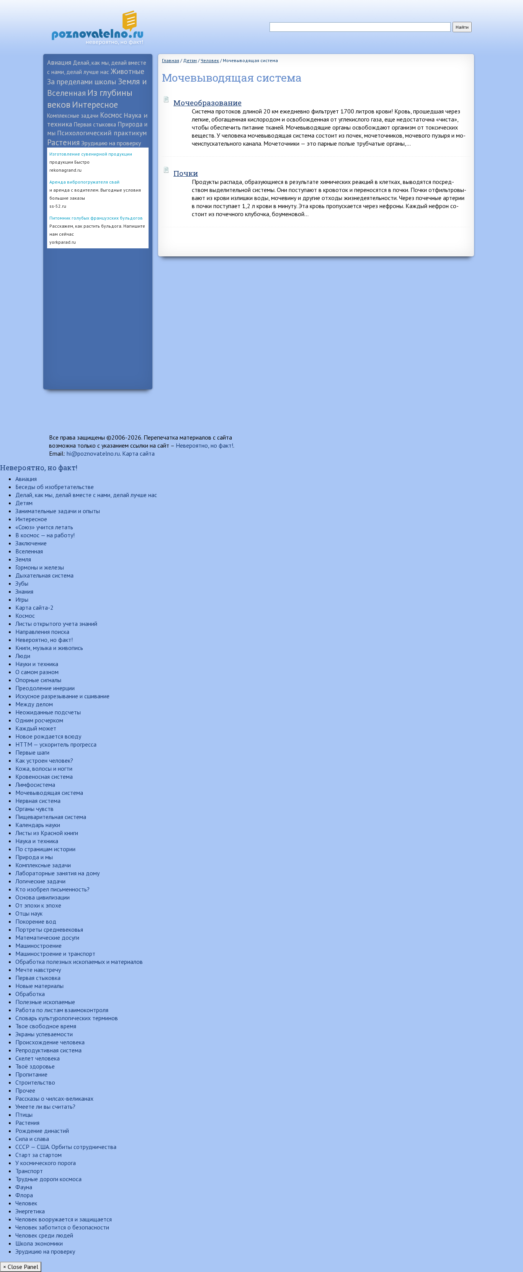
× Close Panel (20, 1266)
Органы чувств (34, 808)
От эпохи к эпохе (38, 905)
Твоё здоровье (35, 1066)
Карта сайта (138, 453)
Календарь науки (37, 825)
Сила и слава (32, 1138)
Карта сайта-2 (34, 607)
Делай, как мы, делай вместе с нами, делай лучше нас (86, 495)
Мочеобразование (207, 102)
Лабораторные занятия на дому (57, 873)
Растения (63, 142)
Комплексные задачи (72, 115)
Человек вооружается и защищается (63, 1219)
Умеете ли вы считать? (45, 1106)
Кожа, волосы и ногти (43, 768)
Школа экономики (39, 1243)
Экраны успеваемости (44, 1034)
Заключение (31, 543)
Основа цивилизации (42, 897)
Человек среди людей (44, 1235)
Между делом (34, 704)
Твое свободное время (45, 1026)
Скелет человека (37, 1058)
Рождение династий (42, 1130)
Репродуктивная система (48, 1050)
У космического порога (45, 1163)
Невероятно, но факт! (204, 445)
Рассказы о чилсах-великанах (54, 1098)
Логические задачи (40, 881)
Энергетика (30, 1211)
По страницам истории (45, 849)
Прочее (25, 1090)
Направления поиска (42, 631)
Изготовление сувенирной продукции (90, 154)
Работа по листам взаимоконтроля (61, 1010)
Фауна (23, 1187)
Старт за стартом (38, 1155)
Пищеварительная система (50, 817)
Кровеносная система (44, 776)
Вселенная (29, 551)
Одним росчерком (39, 720)
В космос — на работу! (45, 535)
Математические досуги (47, 937)
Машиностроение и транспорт (55, 953)
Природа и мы (34, 857)
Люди (22, 656)
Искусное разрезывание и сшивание (62, 696)
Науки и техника (36, 664)
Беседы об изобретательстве (54, 487)
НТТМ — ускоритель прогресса (55, 744)
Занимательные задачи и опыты (57, 511)
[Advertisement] (98, 363)
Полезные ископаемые (45, 1002)
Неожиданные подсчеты (48, 712)
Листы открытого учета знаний (56, 623)
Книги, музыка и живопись (49, 648)
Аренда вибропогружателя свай (84, 182)
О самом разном (37, 672)
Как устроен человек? (44, 760)
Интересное (95, 104)
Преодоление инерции (45, 688)
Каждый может (35, 728)
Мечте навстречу (38, 969)
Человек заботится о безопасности (62, 1227)
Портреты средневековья (49, 929)
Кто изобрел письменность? (52, 889)
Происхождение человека (50, 1042)
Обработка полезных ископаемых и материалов (79, 961)
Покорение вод (35, 921)
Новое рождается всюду (48, 736)
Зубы (21, 583)
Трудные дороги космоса (48, 1179)
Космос (111, 115)
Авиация (59, 62)
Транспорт (29, 1171)
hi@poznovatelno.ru (93, 453)
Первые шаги (32, 752)
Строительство (35, 1082)
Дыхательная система (44, 575)
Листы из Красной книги (46, 833)
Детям (24, 503)
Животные (127, 71)
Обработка (30, 994)
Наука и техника (36, 841)
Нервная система (37, 800)
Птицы (24, 1114)
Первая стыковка (95, 124)
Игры (21, 599)
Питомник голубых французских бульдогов (96, 218)
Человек (26, 1203)
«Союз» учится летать (44, 527)
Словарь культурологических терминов (66, 1018)
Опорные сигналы (38, 680)
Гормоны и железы (39, 567)
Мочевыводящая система (49, 792)
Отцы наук (28, 913)
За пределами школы (81, 81)
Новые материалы (39, 986)
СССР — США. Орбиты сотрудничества (65, 1147)
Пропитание (31, 1074)
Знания (24, 591)
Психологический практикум (102, 132)
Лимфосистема (35, 784)
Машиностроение (38, 945)
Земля (23, 559)
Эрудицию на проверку (111, 143)
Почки (185, 173)
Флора (24, 1195)
